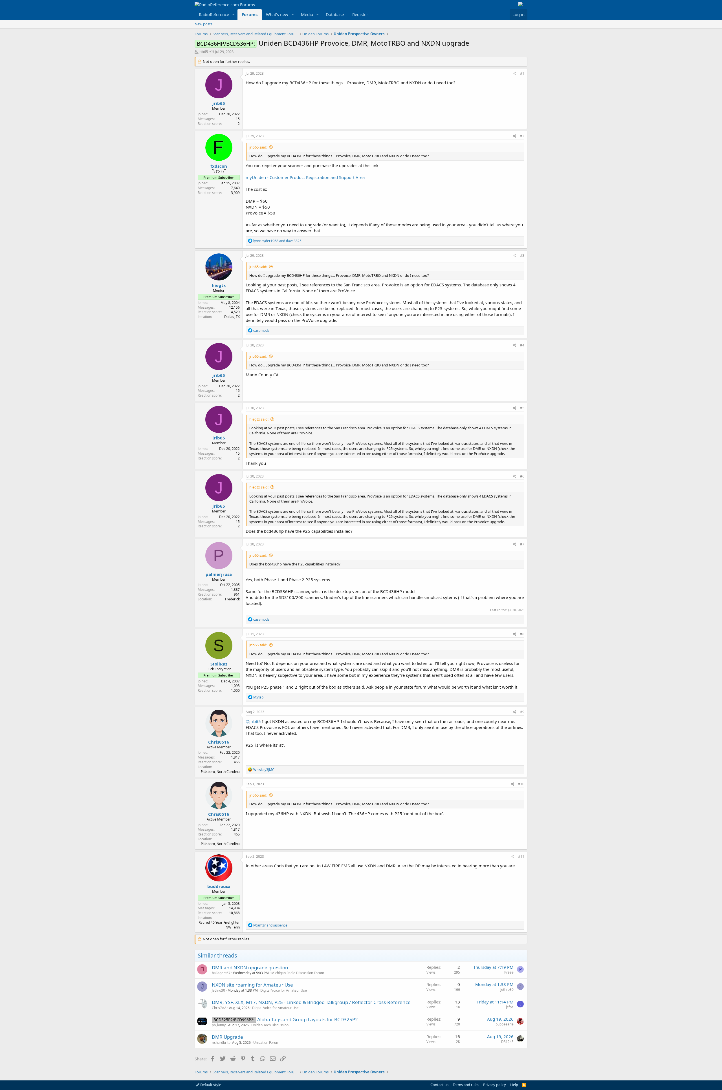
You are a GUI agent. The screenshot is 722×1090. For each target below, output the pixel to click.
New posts (203, 23)
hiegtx (219, 285)
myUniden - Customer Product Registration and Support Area (305, 177)
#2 (522, 136)
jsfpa (510, 1007)
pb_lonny (219, 1025)
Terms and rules (466, 1084)
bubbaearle (505, 1024)
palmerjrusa (219, 574)
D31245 (507, 1041)
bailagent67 (221, 972)
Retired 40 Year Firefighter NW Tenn (219, 925)
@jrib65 (253, 721)
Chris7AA (219, 1007)
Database (335, 14)
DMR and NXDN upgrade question (250, 967)
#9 (522, 711)
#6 (522, 476)
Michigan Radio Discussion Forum (297, 972)
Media (307, 14)
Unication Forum (266, 1042)
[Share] (514, 73)
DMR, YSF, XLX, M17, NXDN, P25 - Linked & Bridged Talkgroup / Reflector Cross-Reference (311, 1002)
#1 (522, 73)
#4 (522, 345)
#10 (521, 784)
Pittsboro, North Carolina (220, 771)
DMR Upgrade (227, 1037)
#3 (522, 255)
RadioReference (214, 14)
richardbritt (221, 1042)
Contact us (439, 1084)
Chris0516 (218, 742)
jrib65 (203, 51)
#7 (522, 544)
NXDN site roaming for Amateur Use (252, 984)
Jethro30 (218, 990)
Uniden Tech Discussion (270, 1025)
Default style (210, 1084)
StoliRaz (218, 664)
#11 (521, 856)
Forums (249, 14)
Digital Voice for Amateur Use (283, 990)
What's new (277, 14)
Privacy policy (494, 1084)
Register (360, 14)
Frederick (232, 599)
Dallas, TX (232, 316)
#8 (522, 634)
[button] (233, 14)
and (277, 240)
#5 (522, 408)
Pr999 (509, 972)
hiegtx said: (258, 419)
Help (514, 1084)
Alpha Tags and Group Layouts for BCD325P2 (307, 1019)
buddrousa (218, 886)
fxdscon (218, 166)
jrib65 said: (258, 147)
